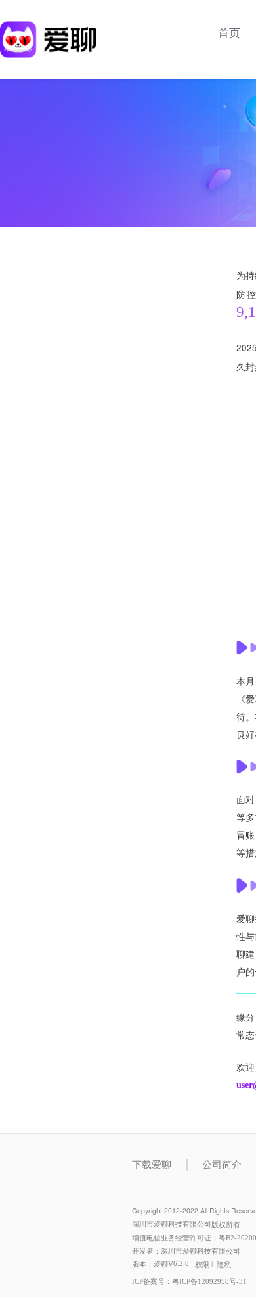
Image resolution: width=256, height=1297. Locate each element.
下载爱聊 (151, 1165)
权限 (202, 1265)
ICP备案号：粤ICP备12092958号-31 (189, 1281)
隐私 (224, 1265)
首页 (229, 33)
